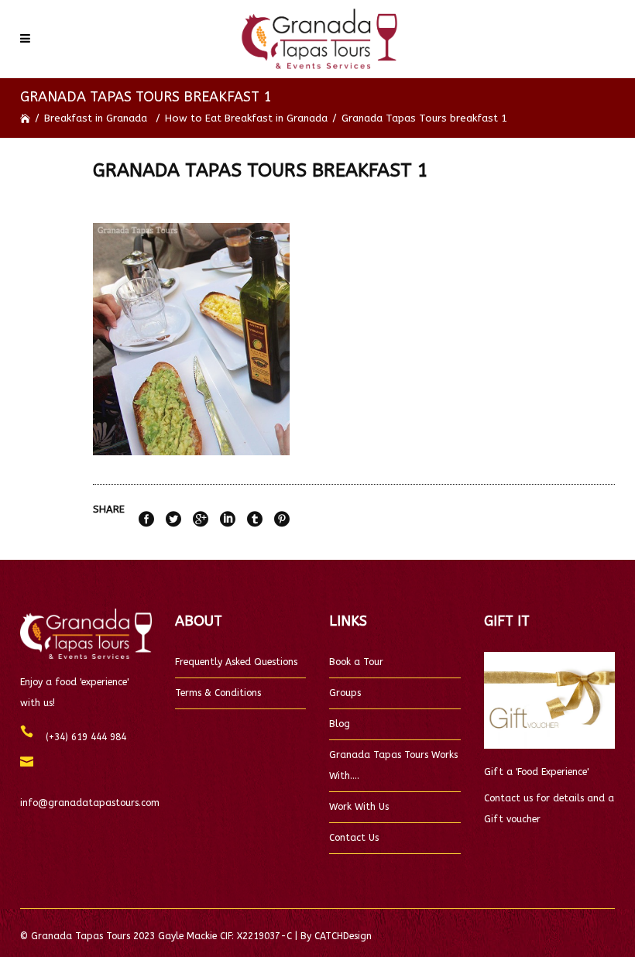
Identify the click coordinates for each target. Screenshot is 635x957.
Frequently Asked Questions (236, 662)
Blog (339, 724)
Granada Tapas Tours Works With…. (393, 765)
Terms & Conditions (218, 693)
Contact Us (354, 837)
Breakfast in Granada (95, 118)
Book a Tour (356, 662)
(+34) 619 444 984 (79, 737)
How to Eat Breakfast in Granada (246, 118)
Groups (345, 693)
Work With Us (359, 806)
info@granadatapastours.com (90, 792)
